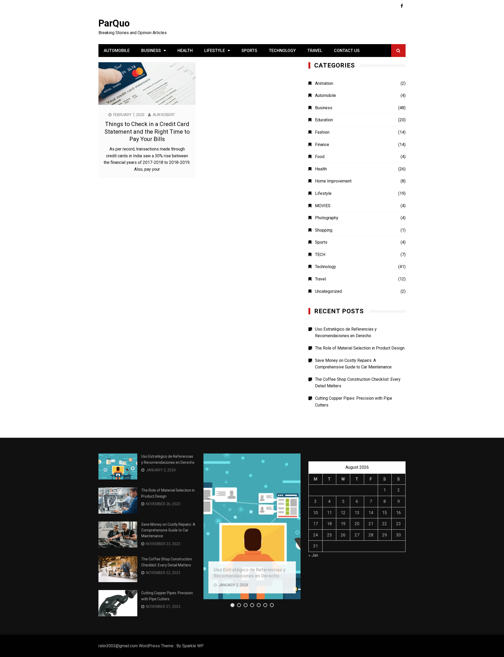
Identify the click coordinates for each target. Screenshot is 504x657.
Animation (324, 83)
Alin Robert (164, 115)
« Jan (313, 555)
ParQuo (114, 23)
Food (319, 156)
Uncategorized (328, 291)
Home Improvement (333, 181)
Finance (322, 144)
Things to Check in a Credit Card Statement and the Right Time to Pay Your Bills (147, 131)
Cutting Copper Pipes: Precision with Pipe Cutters (353, 402)
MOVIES (322, 205)
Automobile (117, 50)
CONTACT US (347, 50)
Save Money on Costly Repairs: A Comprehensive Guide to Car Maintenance (353, 364)
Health (185, 50)
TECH (320, 254)
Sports (249, 50)
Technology (282, 50)
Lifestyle (214, 50)
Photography (326, 217)
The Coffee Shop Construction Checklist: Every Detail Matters (358, 383)
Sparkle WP (193, 645)
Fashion (322, 132)
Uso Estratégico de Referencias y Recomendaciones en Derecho (346, 332)
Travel (314, 50)
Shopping (323, 230)
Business (151, 50)
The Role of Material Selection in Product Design (360, 348)
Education (324, 119)
